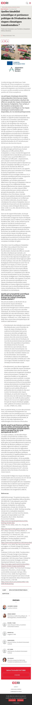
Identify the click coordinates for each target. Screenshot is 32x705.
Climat (4, 590)
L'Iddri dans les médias (16, 689)
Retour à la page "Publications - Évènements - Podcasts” (11, 6)
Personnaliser (16, 703)
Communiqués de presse (16, 691)
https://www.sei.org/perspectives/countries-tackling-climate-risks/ (14, 522)
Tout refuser (20, 700)
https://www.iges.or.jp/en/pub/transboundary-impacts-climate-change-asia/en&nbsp (15, 565)
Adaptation (5, 593)
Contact (16, 686)
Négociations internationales (18, 590)
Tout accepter (12, 700)
